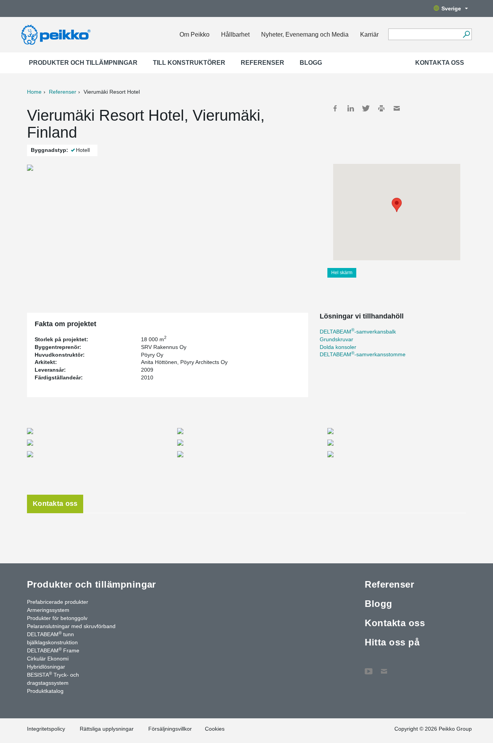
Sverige (451, 8)
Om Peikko (194, 34)
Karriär (369, 34)
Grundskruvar (336, 339)
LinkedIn (350, 108)
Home (34, 92)
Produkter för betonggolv (57, 618)
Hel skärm (341, 272)
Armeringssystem (48, 610)
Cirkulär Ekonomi (48, 658)
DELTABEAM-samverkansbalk (358, 332)
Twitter (366, 108)
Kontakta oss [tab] (55, 503)
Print (381, 108)
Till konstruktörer (189, 62)
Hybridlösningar (46, 667)
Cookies (215, 729)
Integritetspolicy (46, 729)
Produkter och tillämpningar (83, 62)
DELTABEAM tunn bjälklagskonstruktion (52, 637)
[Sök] (466, 34)
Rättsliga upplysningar (107, 729)
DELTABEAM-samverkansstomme (363, 354)
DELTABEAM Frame (53, 650)
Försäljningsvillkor (170, 729)
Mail (397, 108)
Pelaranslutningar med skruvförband (71, 626)
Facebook (335, 108)
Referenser (262, 62)
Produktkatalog (45, 691)
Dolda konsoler (338, 347)
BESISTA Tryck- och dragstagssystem (53, 678)
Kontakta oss (439, 62)
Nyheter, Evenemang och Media (305, 34)
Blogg (311, 62)
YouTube (368, 667)
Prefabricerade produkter (57, 602)
